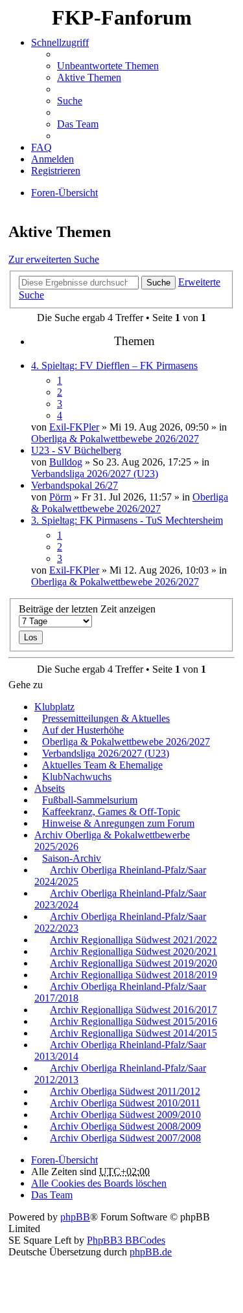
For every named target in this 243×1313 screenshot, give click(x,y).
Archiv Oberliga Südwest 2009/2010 (125, 1114)
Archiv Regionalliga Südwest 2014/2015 (133, 1032)
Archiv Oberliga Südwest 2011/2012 (125, 1091)
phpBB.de (151, 1251)
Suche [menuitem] (69, 100)
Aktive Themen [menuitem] (89, 77)
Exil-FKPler (74, 426)
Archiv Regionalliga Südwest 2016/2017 (133, 1009)
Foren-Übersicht (64, 1159)
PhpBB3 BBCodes (126, 1240)
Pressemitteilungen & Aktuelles (106, 718)
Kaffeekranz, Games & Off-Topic (111, 811)
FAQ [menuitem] (41, 147)
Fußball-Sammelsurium (89, 799)
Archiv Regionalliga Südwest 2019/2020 (133, 963)
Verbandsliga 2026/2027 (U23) (94, 473)
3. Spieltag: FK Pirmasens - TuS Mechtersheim (127, 520)
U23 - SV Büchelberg (76, 450)
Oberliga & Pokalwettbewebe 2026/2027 (115, 438)
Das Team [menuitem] (77, 123)
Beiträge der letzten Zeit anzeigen (87, 608)
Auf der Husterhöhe (83, 729)
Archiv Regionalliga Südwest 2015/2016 (133, 1021)
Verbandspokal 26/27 (74, 485)
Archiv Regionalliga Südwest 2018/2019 (133, 974)
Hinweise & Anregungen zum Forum (118, 823)
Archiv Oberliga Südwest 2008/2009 (125, 1126)
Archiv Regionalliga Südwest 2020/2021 (133, 951)
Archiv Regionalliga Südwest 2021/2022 (133, 939)
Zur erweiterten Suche (53, 259)
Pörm (60, 496)
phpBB (75, 1216)
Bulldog (65, 461)
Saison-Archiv (71, 858)
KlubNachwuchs (76, 776)
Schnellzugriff (60, 42)
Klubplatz (54, 706)
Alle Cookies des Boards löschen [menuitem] (99, 1183)
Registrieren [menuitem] (55, 170)
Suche (158, 282)
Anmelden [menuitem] (52, 158)
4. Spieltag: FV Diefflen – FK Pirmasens (114, 365)
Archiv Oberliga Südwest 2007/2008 (125, 1137)
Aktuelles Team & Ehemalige (102, 764)
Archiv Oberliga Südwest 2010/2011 (125, 1102)
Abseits (49, 788)
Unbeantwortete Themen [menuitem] (108, 65)
